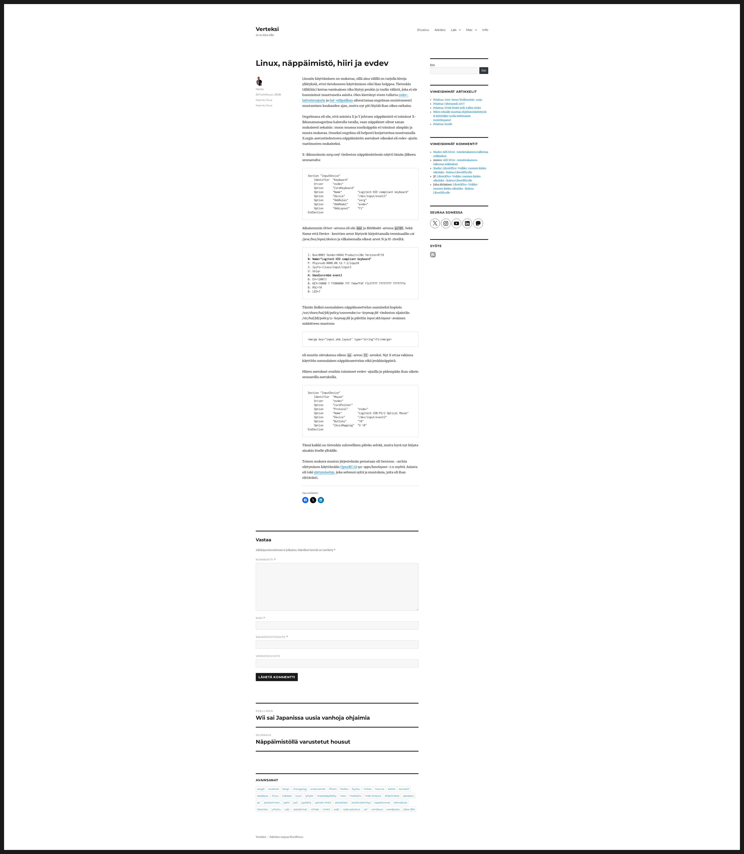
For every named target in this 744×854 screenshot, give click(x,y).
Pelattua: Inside (442, 124)
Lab (453, 30)
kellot (391, 788)
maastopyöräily (326, 795)
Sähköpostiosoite (272, 637)
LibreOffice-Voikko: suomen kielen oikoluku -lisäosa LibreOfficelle (455, 188)
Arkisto (440, 30)
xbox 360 (409, 809)
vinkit (326, 809)
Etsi (432, 65)
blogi (285, 788)
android (274, 788)
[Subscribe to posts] (433, 254)
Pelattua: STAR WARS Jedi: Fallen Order (457, 108)
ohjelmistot (392, 795)
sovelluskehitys (361, 802)
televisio (262, 809)
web (336, 809)
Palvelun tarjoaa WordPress (286, 837)
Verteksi (267, 29)
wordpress (393, 809)
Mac (469, 30)
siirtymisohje (324, 472)
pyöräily (306, 802)
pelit (286, 802)
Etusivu (423, 30)
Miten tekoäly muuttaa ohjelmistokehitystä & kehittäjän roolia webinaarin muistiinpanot (459, 116)
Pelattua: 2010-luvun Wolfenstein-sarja (457, 99)
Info (485, 30)
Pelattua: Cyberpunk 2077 (449, 104)
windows (377, 809)
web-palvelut (351, 809)
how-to (260, 99)
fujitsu (356, 788)
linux (269, 99)
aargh (261, 788)
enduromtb (318, 788)
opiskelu (408, 795)
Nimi (260, 618)
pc (258, 802)
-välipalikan (341, 100)
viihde (315, 809)
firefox (344, 788)
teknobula (400, 802)
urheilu (276, 809)
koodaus (262, 795)
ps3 (295, 802)
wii (366, 809)
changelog (300, 788)
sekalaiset (341, 802)
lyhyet (309, 795)
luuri (298, 795)
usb (287, 809)
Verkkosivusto (268, 655)
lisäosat (287, 795)
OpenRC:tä (348, 467)
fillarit (333, 788)
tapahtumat (382, 802)
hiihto (367, 788)
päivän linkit (323, 802)
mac (343, 795)
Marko (260, 89)
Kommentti (266, 559)
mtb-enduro (373, 795)
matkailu (355, 795)
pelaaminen (272, 802)
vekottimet (300, 809)
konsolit (404, 788)
